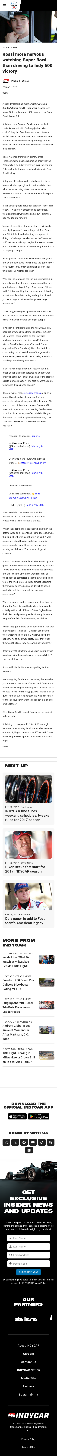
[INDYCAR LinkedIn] (29, 1150)
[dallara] (26, 1319)
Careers (28, 1354)
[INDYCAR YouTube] (33, 1142)
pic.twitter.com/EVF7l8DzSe (23, 497)
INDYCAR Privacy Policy (34, 1283)
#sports (36, 435)
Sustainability (28, 1394)
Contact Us (28, 1362)
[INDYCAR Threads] (50, 1142)
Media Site (28, 1378)
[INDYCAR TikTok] (42, 1142)
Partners (29, 1386)
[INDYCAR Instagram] (6, 1142)
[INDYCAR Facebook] (24, 1142)
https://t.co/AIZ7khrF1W (33, 462)
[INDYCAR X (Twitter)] (15, 1142)
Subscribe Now (28, 1272)
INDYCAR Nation (28, 1370)
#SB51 (38, 493)
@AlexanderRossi (32, 392)
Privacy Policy (28, 1439)
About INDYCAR (28, 1345)
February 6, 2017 (35, 505)
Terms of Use (28, 1446)
